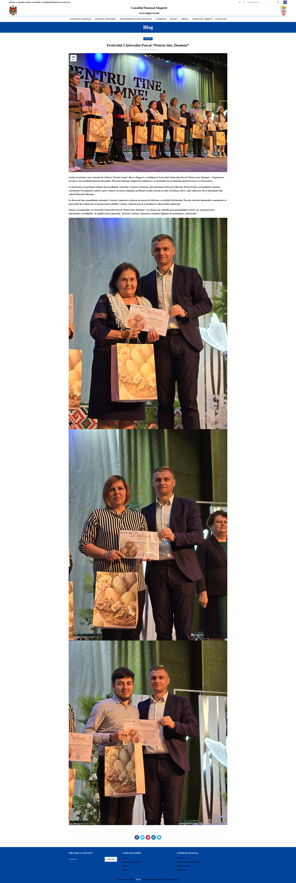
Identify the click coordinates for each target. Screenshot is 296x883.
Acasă (125, 858)
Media (125, 866)
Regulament (181, 870)
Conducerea (181, 858)
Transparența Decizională (131, 862)
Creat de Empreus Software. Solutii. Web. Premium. (160, 879)
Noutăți (148, 39)
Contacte (126, 870)
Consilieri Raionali (183, 866)
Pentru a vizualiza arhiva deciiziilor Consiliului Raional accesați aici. (40, 2)
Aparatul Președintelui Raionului (188, 862)
